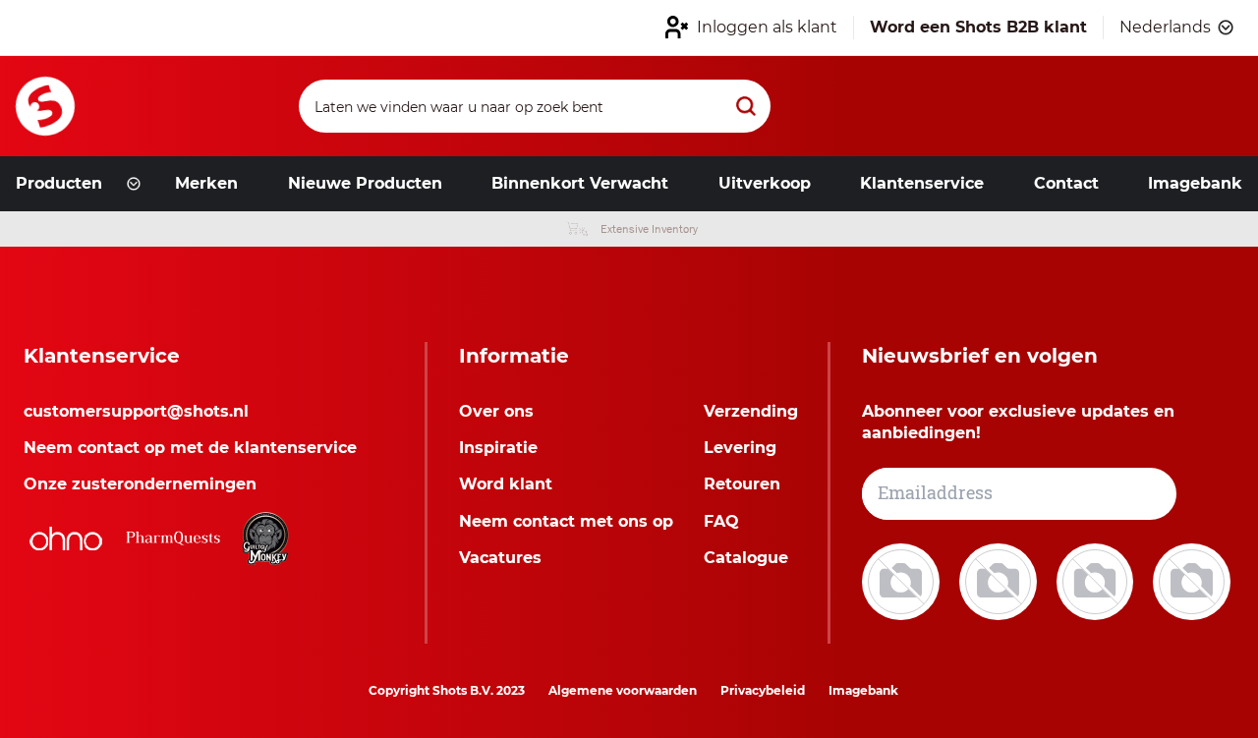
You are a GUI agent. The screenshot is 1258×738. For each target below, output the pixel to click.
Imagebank (863, 690)
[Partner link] (66, 538)
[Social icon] (903, 580)
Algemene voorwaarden (622, 690)
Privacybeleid (762, 690)
